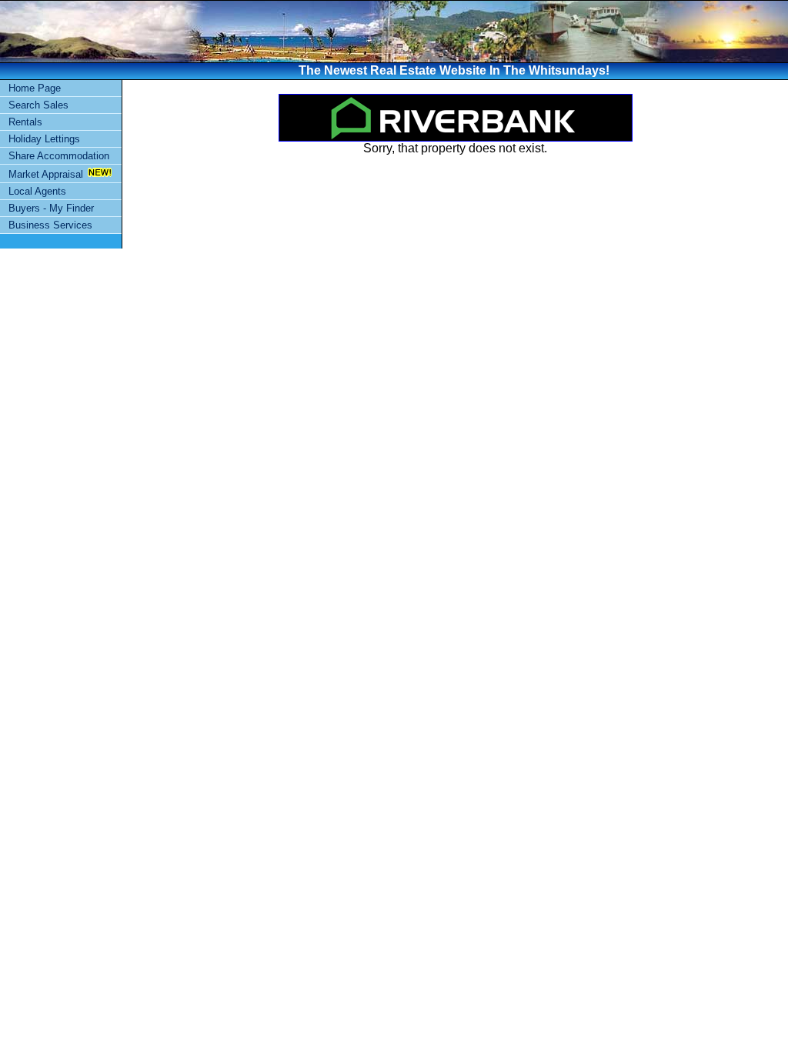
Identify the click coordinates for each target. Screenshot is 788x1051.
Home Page (34, 88)
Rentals (25, 122)
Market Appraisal (45, 174)
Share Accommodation (58, 156)
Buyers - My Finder (51, 208)
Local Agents (37, 191)
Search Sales (38, 105)
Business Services (50, 225)
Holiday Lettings (44, 139)
